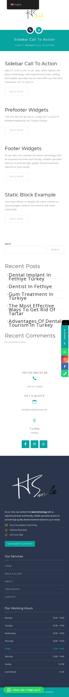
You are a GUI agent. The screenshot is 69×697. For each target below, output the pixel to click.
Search (8, 244)
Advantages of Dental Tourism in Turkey (35, 323)
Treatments (12, 589)
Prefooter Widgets (26, 110)
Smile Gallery (13, 573)
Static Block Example (30, 195)
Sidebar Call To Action (31, 64)
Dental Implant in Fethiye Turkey (30, 276)
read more (17, 91)
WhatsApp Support (20, 544)
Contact (10, 597)
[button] (23, 690)
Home (18, 45)
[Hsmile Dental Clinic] (34, 13)
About (9, 581)
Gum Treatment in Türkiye (31, 296)
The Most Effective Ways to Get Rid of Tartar (32, 309)
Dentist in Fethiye (30, 286)
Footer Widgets (23, 148)
